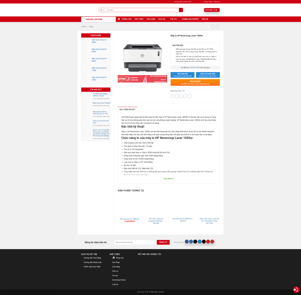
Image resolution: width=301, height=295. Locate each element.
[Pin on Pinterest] (185, 96)
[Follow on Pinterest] (208, 242)
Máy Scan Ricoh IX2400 (101, 103)
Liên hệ (205, 19)
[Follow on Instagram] (196, 2)
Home (83, 26)
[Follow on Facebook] (193, 2)
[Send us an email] (200, 2)
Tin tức (173, 19)
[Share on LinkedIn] (190, 96)
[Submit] (181, 10)
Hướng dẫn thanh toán (182, 2)
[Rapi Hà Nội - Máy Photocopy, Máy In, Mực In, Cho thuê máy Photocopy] (88, 10)
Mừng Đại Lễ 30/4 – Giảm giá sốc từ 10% (100, 113)
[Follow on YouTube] (212, 242)
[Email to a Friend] (181, 96)
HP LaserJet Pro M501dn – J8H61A (182, 220)
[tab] (127, 109)
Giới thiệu (138, 19)
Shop (91, 26)
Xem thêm (168, 179)
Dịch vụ (161, 19)
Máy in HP (181, 91)
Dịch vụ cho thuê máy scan (101, 122)
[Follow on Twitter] (198, 2)
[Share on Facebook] (173, 96)
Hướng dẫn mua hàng (92, 258)
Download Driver (190, 19)
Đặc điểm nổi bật (127, 110)
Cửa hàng (151, 19)
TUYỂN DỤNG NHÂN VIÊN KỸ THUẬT (100, 95)
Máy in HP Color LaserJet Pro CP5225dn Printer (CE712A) (209, 221)
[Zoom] (121, 79)
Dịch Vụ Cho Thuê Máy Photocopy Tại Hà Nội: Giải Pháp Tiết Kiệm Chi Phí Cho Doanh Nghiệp (101, 133)
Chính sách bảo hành (92, 267)
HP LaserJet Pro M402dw (129, 219)
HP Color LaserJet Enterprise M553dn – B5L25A (156, 221)
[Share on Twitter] (177, 96)
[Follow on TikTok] (195, 242)
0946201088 (194, 67)
